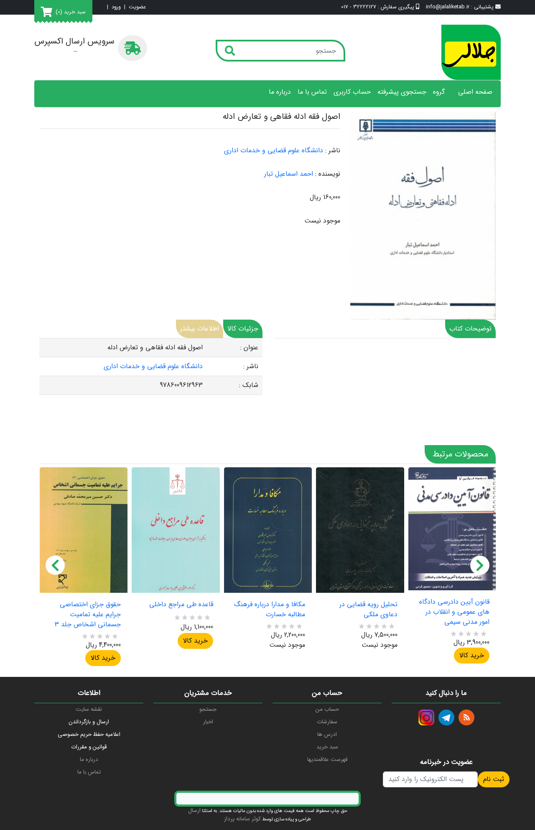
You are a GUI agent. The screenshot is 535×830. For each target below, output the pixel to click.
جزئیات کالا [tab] (242, 328)
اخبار (208, 721)
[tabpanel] (150, 366)
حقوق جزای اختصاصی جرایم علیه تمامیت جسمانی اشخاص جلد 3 (88, 614)
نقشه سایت (89, 709)
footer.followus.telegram (446, 717)
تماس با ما (312, 92)
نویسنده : (327, 174)
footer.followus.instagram (426, 717)
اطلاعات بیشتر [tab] (199, 328)
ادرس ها (327, 734)
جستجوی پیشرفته (401, 92)
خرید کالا (103, 658)
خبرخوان (466, 717)
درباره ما (280, 92)
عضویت (137, 7)
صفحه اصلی (475, 92)
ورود (116, 7)
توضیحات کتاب (470, 328)
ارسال (194, 810)
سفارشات (327, 721)
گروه (439, 92)
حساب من (327, 709)
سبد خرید (327, 747)
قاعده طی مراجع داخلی (181, 604)
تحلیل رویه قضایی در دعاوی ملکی (368, 609)
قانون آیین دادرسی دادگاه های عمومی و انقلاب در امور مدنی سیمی (454, 612)
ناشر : (332, 151)
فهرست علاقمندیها (327, 759)
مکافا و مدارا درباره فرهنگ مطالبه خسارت (269, 609)
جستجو (208, 709)
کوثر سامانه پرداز (242, 819)
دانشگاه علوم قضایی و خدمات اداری (273, 150)
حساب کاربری (352, 92)
